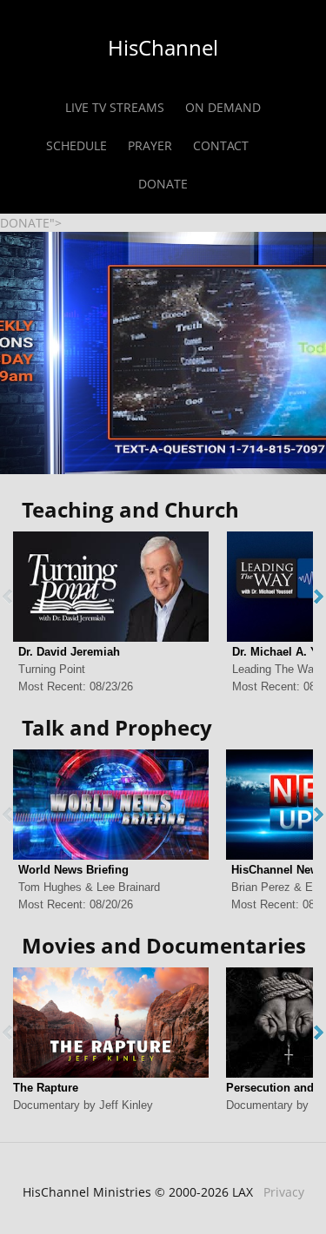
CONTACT (221, 145)
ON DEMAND (223, 107)
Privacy (283, 1192)
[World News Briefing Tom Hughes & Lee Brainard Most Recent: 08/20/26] (111, 804)
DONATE (163, 183)
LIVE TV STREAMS (114, 107)
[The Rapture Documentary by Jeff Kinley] (111, 1022)
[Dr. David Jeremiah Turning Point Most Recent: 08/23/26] (111, 586)
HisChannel (163, 47)
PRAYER (150, 145)
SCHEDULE (76, 145)
